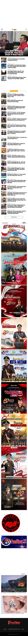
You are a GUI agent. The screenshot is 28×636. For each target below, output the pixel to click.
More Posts (14, 217)
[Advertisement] (14, 14)
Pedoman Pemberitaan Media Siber (14, 629)
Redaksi (23, 629)
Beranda (5, 629)
